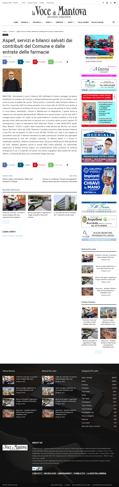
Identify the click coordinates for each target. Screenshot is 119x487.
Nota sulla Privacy (57, 485)
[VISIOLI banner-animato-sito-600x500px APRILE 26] (99, 194)
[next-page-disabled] (7, 221)
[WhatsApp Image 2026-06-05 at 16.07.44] (99, 62)
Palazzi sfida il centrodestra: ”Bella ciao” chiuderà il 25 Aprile (18, 180)
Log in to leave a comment (13, 236)
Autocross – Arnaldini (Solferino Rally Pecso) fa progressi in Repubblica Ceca (106, 291)
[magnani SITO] (99, 76)
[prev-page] (4, 221)
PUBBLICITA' (79, 473)
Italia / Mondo (83, 22)
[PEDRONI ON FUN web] (99, 90)
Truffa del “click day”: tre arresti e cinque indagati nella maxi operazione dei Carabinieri (14, 215)
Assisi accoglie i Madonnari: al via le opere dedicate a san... (108, 322)
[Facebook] (103, 2)
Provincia (37, 22)
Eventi (48, 22)
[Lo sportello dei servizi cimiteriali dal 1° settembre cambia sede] (65, 203)
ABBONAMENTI (65, 473)
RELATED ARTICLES (11, 190)
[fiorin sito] (99, 212)
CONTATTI (37, 473)
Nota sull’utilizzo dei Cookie (81, 485)
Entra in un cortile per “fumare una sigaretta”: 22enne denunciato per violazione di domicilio (59, 180)
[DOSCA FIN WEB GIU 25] (99, 162)
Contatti (41, 3)
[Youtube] (114, 2)
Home (24, 3)
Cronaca (24, 22)
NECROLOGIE (50, 473)
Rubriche (59, 22)
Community (50, 3)
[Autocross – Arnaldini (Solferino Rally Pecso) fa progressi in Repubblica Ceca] (87, 292)
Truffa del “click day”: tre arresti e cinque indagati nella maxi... (90, 322)
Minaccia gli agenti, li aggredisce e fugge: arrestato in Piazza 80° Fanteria (39, 215)
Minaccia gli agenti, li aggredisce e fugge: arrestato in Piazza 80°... (90, 343)
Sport (70, 22)
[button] (113, 22)
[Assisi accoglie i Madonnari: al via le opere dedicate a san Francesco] (87, 269)
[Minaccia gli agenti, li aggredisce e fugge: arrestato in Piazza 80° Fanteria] (39, 203)
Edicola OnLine (32, 3)
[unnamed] (99, 240)
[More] (67, 62)
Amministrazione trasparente (102, 485)
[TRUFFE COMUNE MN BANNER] (99, 126)
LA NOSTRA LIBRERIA (96, 473)
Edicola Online (97, 22)
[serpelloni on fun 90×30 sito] (99, 226)
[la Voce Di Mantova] (59, 12)
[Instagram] (107, 2)
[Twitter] (111, 2)
